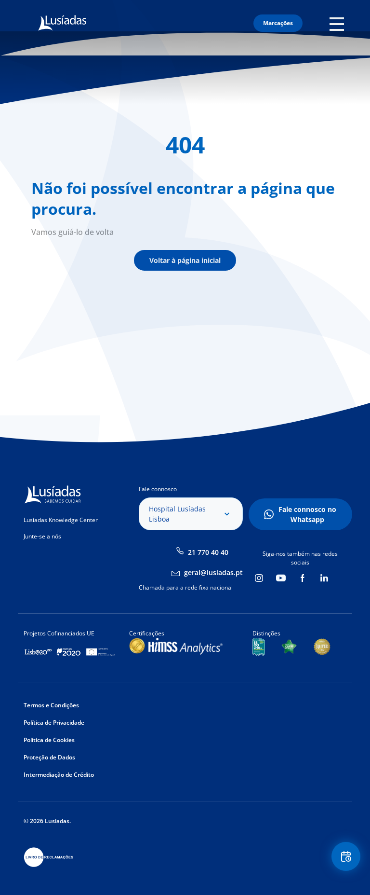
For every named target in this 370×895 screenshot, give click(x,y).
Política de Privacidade (54, 722)
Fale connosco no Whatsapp (307, 514)
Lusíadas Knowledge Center (61, 520)
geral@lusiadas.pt (213, 572)
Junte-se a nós (42, 536)
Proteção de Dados (49, 757)
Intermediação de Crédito (59, 775)
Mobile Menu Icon (339, 23)
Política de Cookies (49, 740)
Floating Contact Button (346, 856)
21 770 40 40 (208, 552)
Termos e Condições (51, 705)
